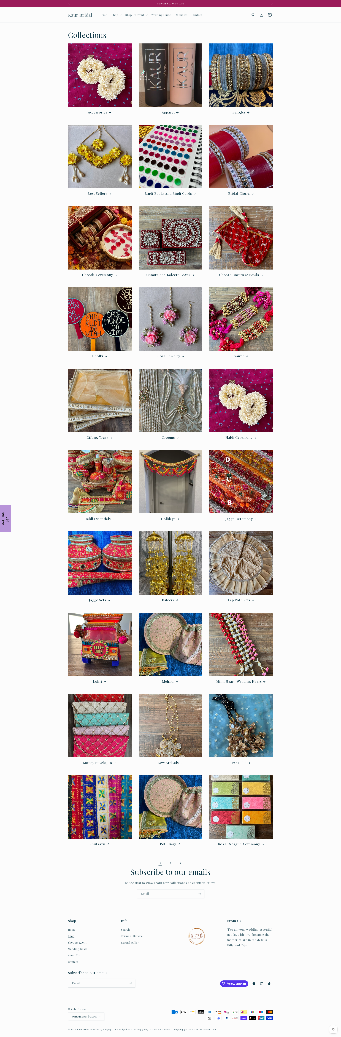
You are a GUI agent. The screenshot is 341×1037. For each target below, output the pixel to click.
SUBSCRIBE (195, 535)
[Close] (217, 486)
